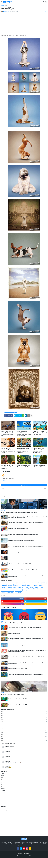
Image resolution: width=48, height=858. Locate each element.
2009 (24, 740)
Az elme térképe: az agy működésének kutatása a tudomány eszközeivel (25, 552)
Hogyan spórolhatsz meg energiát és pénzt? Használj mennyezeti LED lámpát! (26, 656)
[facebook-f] (18, 848)
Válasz (4, 480)
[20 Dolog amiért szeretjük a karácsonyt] (4, 669)
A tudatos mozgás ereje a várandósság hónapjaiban (20, 563)
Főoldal (2, 5)
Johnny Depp (18, 592)
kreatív (8, 582)
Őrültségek (3, 790)
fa (12, 590)
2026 (24, 711)
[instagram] (27, 848)
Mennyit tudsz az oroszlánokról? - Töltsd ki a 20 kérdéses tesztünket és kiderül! (8, 450)
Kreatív (2, 786)
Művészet (3, 788)
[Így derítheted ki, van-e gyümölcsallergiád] (4, 528)
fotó (36, 587)
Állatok (2, 773)
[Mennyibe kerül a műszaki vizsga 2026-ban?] (4, 645)
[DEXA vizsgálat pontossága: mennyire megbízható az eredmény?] (4, 534)
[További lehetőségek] (31, 415)
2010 (24, 738)
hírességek (41, 587)
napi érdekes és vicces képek (7, 592)
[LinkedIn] (26, 415)
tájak (21, 590)
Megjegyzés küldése (24, 485)
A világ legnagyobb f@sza (14, 633)
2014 (24, 730)
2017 (24, 725)
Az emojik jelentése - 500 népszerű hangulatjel (14, 623)
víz (19, 587)
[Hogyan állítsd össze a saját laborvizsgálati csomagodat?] (4, 540)
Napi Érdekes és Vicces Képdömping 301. (17, 698)
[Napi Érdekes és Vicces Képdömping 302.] (24, 686)
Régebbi (44, 488)
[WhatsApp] (23, 415)
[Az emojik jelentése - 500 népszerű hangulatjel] (24, 614)
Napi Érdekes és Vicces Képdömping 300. (17, 704)
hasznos (35, 585)
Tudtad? (28, 853)
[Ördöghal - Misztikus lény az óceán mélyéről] (40, 459)
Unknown (7, 475)
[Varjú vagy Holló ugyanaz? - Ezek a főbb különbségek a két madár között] (4, 627)
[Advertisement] (24, 24)
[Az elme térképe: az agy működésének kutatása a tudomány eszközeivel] (4, 552)
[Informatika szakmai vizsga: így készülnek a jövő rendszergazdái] (24, 504)
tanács (40, 585)
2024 (24, 715)
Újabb (3, 488)
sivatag (35, 590)
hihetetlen (22, 585)
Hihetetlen (3, 782)
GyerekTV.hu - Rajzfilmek (6, 809)
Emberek (2, 777)
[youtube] (24, 848)
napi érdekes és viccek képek (34, 582)
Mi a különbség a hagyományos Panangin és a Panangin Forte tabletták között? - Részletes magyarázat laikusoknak (27, 651)
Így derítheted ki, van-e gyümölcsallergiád (18, 528)
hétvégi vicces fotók (28, 590)
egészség (4, 585)
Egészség (3, 775)
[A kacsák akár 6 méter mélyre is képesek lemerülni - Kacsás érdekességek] (40, 442)
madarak (8, 590)
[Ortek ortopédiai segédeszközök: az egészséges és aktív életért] (4, 570)
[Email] (28, 415)
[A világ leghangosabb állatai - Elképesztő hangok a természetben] (40, 425)
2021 (24, 721)
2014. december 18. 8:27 (9, 476)
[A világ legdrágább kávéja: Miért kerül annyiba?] (24, 459)
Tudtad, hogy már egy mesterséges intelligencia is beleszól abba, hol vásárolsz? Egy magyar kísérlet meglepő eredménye (27, 517)
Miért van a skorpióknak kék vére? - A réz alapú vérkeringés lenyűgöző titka (7, 433)
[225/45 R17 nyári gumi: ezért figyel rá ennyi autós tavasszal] (4, 558)
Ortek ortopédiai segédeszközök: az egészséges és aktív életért (23, 569)
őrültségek (10, 585)
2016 (24, 727)
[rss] (30, 848)
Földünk (44, 582)
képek (12, 412)
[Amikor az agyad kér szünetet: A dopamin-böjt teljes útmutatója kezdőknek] (4, 523)
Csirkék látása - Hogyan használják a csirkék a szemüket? (7, 467)
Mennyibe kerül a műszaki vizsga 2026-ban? (18, 645)
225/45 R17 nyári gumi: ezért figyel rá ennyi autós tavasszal (22, 558)
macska (9, 587)
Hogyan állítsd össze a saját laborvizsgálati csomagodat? (21, 540)
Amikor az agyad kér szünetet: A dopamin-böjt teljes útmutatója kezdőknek (25, 522)
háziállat (14, 587)
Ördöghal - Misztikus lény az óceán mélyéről (39, 466)
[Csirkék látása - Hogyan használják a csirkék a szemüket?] (8, 459)
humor (9, 412)
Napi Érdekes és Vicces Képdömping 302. (12, 694)
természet (19, 582)
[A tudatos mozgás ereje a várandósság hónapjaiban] (4, 564)
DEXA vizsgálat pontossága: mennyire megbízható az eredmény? (23, 534)
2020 (24, 723)
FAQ (30, 855)
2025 (24, 713)
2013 (24, 732)
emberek (13, 582)
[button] (1, 2)
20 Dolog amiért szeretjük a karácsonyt (17, 668)
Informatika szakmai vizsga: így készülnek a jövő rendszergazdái (19, 512)
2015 (24, 728)
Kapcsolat (26, 855)
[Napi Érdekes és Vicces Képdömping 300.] (4, 705)
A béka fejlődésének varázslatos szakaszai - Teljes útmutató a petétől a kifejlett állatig (24, 433)
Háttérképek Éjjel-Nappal (6, 811)
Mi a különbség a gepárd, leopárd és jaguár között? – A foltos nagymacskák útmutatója (24, 450)
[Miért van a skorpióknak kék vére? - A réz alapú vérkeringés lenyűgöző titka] (8, 425)
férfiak (16, 590)
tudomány (29, 585)
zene (3, 590)
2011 (24, 736)
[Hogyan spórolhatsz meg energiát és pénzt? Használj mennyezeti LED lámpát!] (4, 657)
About (22, 855)
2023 (24, 717)
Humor (2, 784)
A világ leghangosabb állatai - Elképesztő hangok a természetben (40, 433)
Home (18, 855)
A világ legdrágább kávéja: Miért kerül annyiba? (24, 466)
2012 (24, 734)
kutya (15, 412)
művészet (16, 585)
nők (22, 587)
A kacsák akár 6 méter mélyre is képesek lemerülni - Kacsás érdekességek (38, 450)
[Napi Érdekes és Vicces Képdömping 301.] (4, 699)
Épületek (2, 779)
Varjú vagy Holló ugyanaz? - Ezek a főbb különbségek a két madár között (24, 627)
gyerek (31, 587)
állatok (6, 5)
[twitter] (21, 848)
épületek (3, 587)
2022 (24, 719)
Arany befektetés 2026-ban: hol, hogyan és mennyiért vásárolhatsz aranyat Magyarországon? (26, 575)
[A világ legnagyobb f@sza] (4, 633)
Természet (3, 792)
